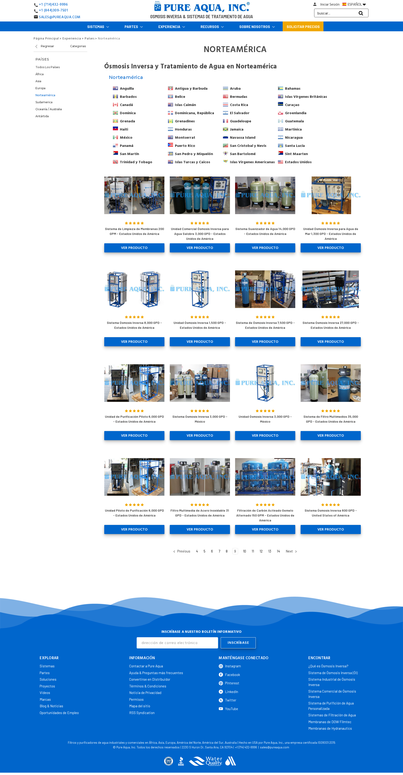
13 (269, 551)
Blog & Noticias (51, 706)
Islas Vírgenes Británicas (306, 97)
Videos (45, 692)
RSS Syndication (142, 713)
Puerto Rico (185, 146)
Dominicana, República (194, 113)
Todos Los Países (47, 67)
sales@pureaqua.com (274, 747)
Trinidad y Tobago (136, 162)
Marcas (45, 699)
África (39, 74)
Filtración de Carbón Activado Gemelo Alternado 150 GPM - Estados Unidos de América (265, 515)
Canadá (126, 105)
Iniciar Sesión (330, 4)
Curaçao (292, 105)
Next (290, 551)
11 (253, 551)
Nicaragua (294, 137)
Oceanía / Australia (48, 109)
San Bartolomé (243, 154)
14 (278, 551)
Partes (132, 27)
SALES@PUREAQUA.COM (59, 17)
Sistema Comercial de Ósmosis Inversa (332, 694)
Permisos (136, 699)
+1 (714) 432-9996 (246, 747)
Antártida (42, 116)
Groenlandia (295, 113)
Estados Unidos (298, 162)
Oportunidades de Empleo (59, 713)
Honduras (183, 129)
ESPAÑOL (355, 4)
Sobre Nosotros (255, 27)
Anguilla (127, 88)
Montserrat (185, 137)
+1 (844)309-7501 (53, 10)
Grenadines (185, 121)
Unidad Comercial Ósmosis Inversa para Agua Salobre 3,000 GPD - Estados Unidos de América (200, 234)
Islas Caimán (185, 105)
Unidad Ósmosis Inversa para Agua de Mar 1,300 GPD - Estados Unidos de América (330, 234)
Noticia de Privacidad (145, 692)
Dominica (128, 113)
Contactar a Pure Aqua (146, 666)
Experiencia (169, 27)
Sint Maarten (296, 154)
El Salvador (240, 113)
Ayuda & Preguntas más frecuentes (156, 673)
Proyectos (47, 686)
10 (244, 551)
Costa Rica (239, 105)
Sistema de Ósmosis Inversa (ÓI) (333, 673)
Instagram (233, 666)
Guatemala (294, 121)
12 (261, 551)
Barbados (128, 97)
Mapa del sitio (139, 706)
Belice (180, 97)
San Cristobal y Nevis (248, 146)
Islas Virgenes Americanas (252, 162)
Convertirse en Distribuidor (149, 679)
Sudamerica (43, 102)
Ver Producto (134, 248)
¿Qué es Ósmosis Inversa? (328, 666)
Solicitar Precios (303, 27)
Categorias (78, 46)
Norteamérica (45, 95)
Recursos (210, 27)
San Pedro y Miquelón (194, 154)
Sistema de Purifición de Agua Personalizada (331, 706)
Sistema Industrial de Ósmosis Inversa (331, 682)
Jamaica (236, 129)
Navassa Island (242, 137)
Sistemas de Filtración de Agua (332, 715)
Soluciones (48, 679)
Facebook (232, 674)
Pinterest (232, 683)
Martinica (293, 129)
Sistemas (96, 27)
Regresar (47, 46)
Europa (40, 88)
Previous (183, 551)
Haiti (124, 129)
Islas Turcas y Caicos (192, 162)
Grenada (127, 121)
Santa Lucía (295, 146)
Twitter (230, 700)
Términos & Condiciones (147, 686)
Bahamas (292, 88)
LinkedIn (231, 692)
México (126, 137)
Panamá (126, 146)
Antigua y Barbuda (191, 88)
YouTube (231, 709)
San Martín (129, 154)
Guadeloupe (240, 121)
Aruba (235, 88)
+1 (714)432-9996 (53, 4)
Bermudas (238, 97)
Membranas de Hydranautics (330, 728)
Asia (38, 81)
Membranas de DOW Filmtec (329, 722)
